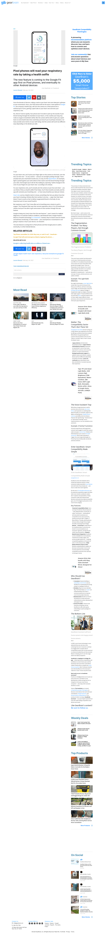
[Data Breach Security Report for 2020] (39, 315)
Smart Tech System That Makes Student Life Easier (84, 723)
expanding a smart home (80, 583)
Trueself (57, 923)
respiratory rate (40, 253)
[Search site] (103, 2)
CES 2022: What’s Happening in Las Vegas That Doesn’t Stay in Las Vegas (85, 132)
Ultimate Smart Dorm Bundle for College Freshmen (83, 736)
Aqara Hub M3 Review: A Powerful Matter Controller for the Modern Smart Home (80, 767)
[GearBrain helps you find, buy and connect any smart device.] (75, 862)
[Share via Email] (39, 97)
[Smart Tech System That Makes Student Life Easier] (73, 724)
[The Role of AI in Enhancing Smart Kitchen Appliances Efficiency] (39, 297)
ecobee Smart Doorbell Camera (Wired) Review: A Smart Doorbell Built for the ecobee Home (80, 781)
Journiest (47, 924)
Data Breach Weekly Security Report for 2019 (57, 323)
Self (14, 28)
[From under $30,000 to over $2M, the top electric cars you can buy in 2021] (21, 297)
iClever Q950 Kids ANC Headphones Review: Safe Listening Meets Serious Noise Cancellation (81, 820)
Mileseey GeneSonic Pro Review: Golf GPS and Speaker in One (81, 807)
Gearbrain (85, 896)
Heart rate (16, 195)
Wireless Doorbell (81, 174)
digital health (22, 253)
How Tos (51, 2)
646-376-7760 (17, 925)
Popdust (47, 923)
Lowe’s (88, 589)
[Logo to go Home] (10, 3)
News (57, 2)
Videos (62, 2)
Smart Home (16, 321)
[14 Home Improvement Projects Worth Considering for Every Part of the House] (75, 899)
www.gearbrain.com (75, 477)
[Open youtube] (37, 923)
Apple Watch (52, 178)
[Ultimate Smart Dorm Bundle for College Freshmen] (73, 737)
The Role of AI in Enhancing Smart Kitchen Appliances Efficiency (39, 306)
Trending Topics (81, 164)
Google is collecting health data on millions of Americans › (31, 243)
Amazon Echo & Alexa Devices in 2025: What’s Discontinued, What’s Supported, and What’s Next (85, 110)
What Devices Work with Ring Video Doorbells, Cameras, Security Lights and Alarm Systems (85, 125)
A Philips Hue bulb (75, 290)
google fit (60, 253)
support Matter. (87, 344)
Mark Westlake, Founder (85, 874)
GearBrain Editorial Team (85, 861)
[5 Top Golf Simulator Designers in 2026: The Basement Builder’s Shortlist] (75, 909)
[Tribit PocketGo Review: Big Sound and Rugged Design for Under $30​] (82, 788)
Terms (72, 931)
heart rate (31, 253)
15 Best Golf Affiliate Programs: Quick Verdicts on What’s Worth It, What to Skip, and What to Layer (84, 743)
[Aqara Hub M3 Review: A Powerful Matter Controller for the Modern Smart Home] (82, 760)
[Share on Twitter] (29, 97)
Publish (62, 274)
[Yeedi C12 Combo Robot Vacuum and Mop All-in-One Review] (74, 118)
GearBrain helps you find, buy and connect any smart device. (86, 865)
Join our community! (79, 54)
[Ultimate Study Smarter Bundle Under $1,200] (73, 730)
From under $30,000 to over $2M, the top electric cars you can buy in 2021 (20, 306)
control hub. (83, 432)
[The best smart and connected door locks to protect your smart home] (74, 104)
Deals (46, 2)
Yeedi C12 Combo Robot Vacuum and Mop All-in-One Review (85, 117)
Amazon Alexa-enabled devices (78, 695)
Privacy (68, 931)
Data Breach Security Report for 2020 (37, 323)
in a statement (36, 217)
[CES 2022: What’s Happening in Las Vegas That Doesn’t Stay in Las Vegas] (74, 132)
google (15, 253)
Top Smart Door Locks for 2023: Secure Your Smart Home (84, 103)
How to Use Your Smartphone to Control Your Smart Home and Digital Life (19, 325)
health (15, 255)
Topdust (52, 923)
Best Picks (33, 2)
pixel (46, 253)
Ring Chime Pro (78, 176)
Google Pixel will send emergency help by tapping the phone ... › (33, 237)
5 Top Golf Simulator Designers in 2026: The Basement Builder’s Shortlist (86, 910)
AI (78, 525)
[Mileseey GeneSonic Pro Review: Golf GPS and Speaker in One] (82, 801)
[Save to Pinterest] (34, 97)
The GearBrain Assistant (84, 490)
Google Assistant (82, 693)
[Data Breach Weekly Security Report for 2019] (57, 315)
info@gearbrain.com (18, 923)
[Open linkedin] (42, 923)
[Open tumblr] (39, 923)
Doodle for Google (76, 169)
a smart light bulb (87, 283)
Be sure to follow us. (79, 708)
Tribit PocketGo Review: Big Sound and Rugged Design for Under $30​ (80, 794)
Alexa (79, 295)
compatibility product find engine (79, 690)
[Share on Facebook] (19, 97)
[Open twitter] (29, 923)
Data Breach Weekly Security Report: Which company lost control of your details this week (56, 307)
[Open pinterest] (34, 923)
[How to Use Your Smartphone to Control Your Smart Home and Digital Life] (21, 315)
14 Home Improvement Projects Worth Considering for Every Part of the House (86, 900)
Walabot (85, 169)
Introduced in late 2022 (76, 329)
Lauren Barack (17, 90)
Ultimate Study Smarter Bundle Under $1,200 (83, 729)
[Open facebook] (32, 923)
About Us (67, 2)
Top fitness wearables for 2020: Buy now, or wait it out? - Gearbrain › (35, 234)
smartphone (53, 253)
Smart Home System (81, 171)
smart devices (89, 484)
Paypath (52, 924)
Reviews (40, 2)
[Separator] (44, 97)
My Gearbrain (24, 2)
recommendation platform (81, 40)
